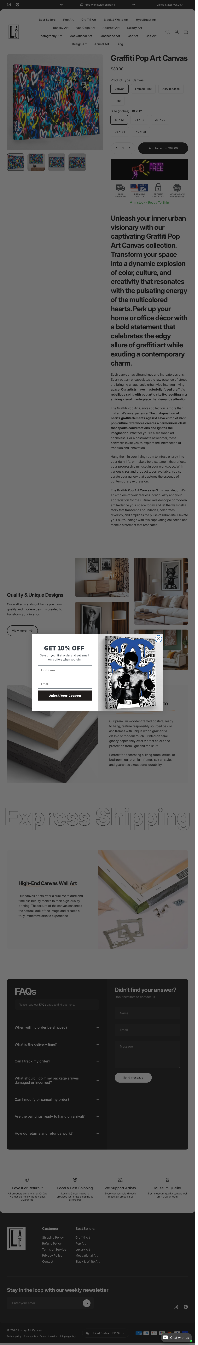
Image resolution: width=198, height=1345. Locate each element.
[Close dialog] (158, 638)
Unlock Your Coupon (65, 695)
